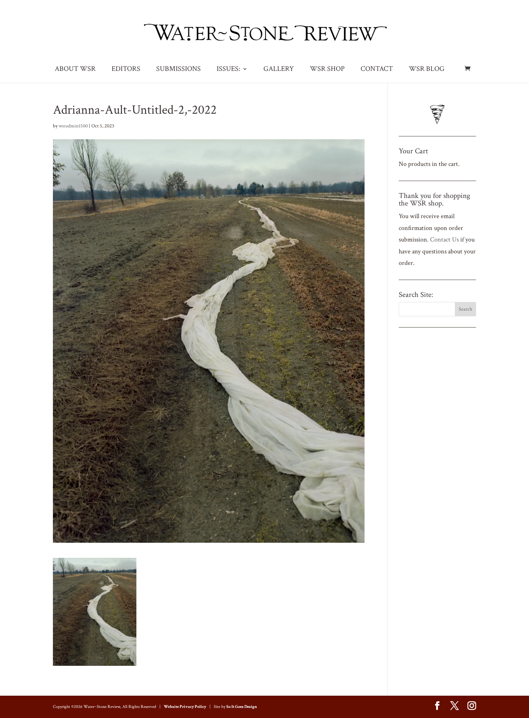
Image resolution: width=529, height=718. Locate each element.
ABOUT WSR (75, 69)
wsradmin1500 (73, 126)
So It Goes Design (241, 706)
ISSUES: (228, 69)
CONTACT (377, 69)
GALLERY (278, 69)
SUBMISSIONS (178, 69)
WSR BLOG (426, 69)
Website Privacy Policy (185, 706)
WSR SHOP (327, 69)
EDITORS (126, 69)
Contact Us (444, 239)
